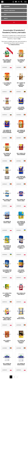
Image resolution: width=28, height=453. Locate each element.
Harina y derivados (9, 10)
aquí (19, 38)
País (5, 14)
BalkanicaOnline (15, 44)
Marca (6, 18)
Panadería (7, 6)
